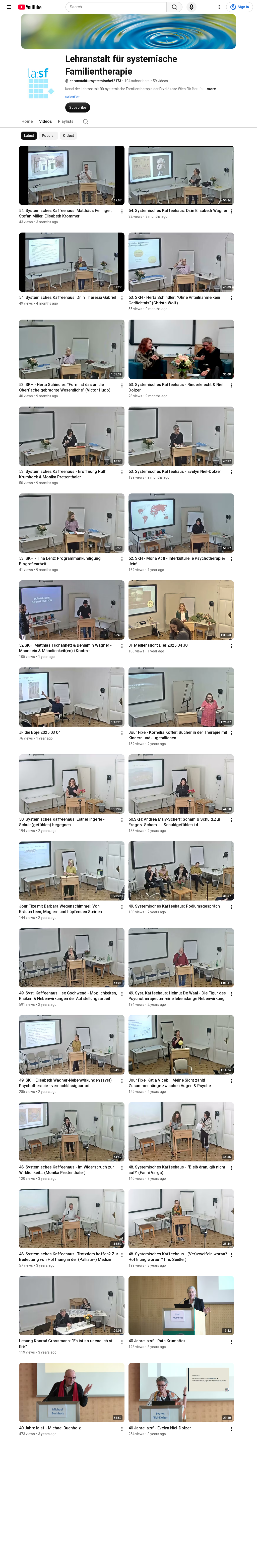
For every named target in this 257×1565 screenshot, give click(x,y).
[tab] (27, 122)
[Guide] (9, 7)
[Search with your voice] (191, 7)
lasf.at (74, 97)
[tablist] (128, 122)
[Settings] (219, 7)
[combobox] (117, 7)
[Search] (174, 7)
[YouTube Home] (29, 7)
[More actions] (122, 211)
